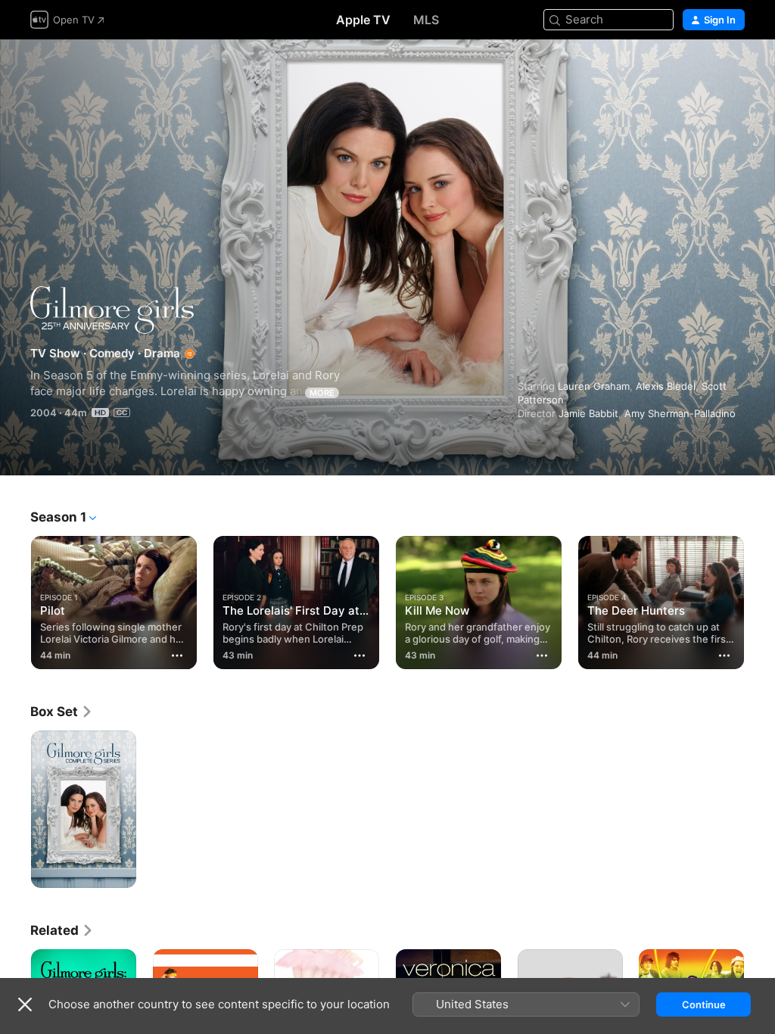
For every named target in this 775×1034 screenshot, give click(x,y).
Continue (704, 1004)
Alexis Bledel (666, 386)
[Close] (25, 1004)
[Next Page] (759, 599)
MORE (322, 393)
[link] (61, 711)
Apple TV (363, 19)
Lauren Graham (594, 386)
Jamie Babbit (588, 413)
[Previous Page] (15, 599)
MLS (426, 19)
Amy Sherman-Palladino (680, 413)
